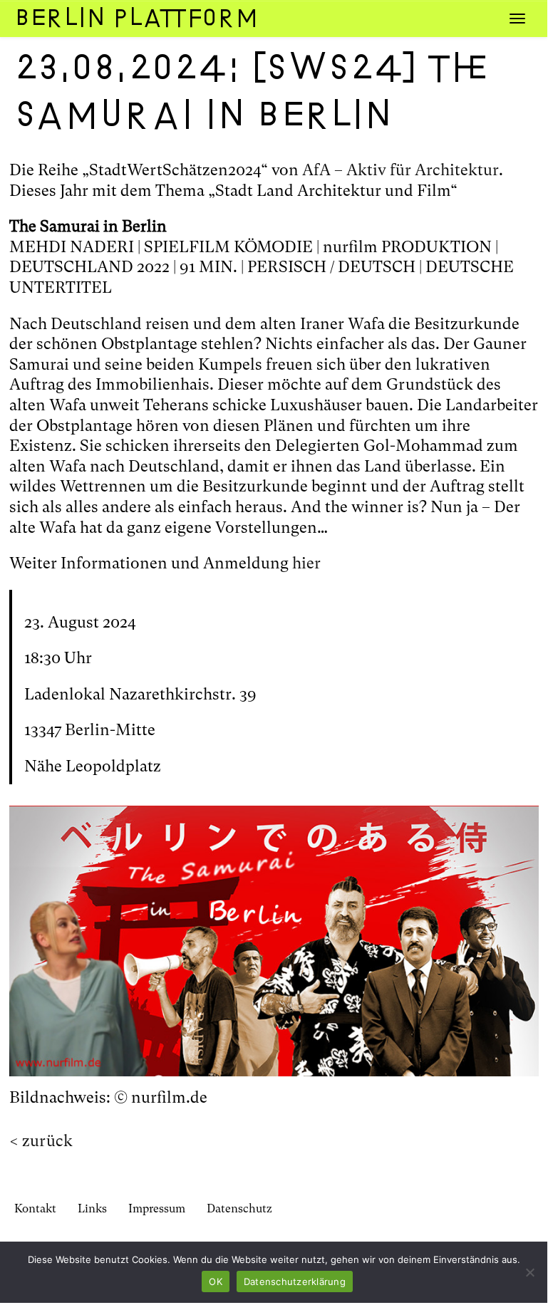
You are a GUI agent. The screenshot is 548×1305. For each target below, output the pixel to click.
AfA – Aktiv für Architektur (400, 170)
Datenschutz (239, 1208)
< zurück (41, 1141)
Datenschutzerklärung (295, 1281)
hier (306, 563)
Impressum (156, 1208)
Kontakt (35, 1208)
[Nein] (529, 1272)
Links (92, 1208)
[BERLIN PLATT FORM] (132, 17)
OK (215, 1281)
